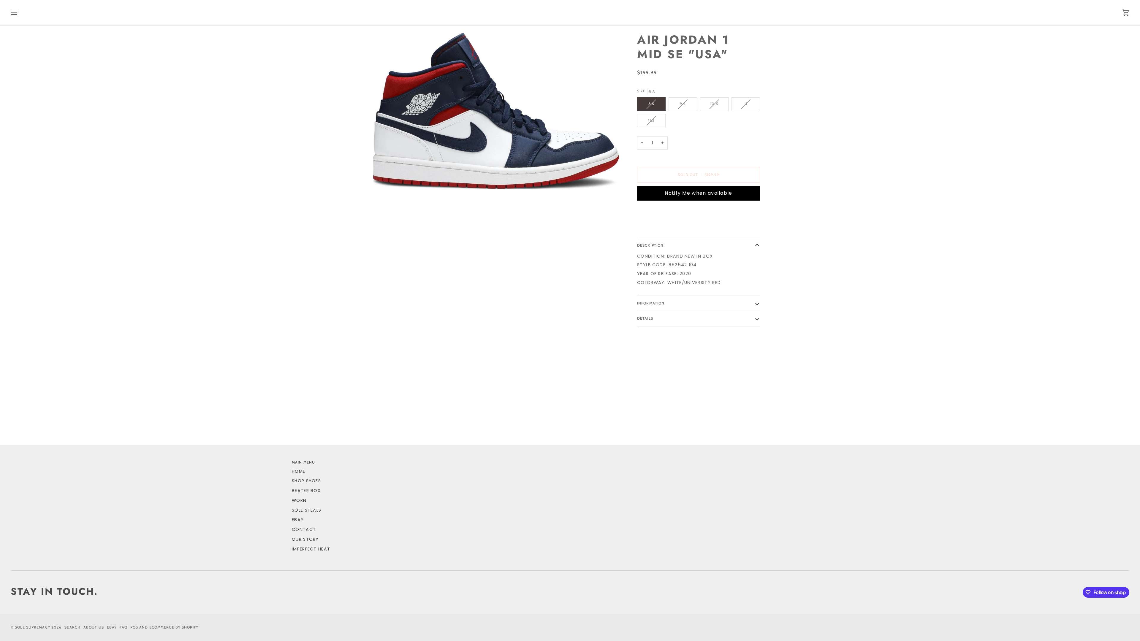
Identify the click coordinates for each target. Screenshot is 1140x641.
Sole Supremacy (32, 627)
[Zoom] (496, 111)
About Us (93, 627)
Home (298, 471)
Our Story (305, 539)
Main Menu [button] (303, 462)
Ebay (112, 627)
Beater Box (306, 491)
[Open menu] (19, 13)
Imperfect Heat (311, 549)
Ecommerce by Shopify (173, 627)
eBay (298, 520)
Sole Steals (306, 510)
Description (650, 245)
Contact (304, 529)
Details (645, 318)
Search (72, 627)
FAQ (123, 627)
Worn (299, 500)
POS (134, 627)
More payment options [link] (666, 228)
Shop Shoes (306, 481)
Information (650, 303)
